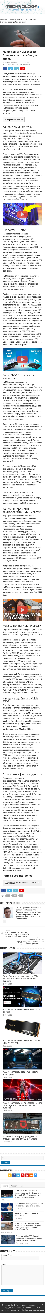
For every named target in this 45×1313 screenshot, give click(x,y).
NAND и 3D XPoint (21, 146)
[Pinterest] (22, 1175)
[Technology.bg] (22, 7)
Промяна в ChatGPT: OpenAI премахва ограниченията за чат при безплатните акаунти (29, 1238)
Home (4, 20)
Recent (5, 1186)
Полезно (12, 20)
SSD (21, 896)
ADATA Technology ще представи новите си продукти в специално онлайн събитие (22, 1105)
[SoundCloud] (31, 1175)
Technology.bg (7, 1305)
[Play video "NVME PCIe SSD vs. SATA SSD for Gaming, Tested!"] (22, 610)
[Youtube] (27, 1175)
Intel (18, 149)
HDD (8, 896)
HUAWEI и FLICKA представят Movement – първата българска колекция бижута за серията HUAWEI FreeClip (28, 1226)
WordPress (26, 1307)
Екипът (14, 1310)
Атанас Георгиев (11, 63)
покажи (20, 120)
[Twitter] (18, 1175)
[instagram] (35, 1175)
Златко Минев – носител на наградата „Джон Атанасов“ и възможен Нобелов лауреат (17, 933)
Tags (22, 1186)
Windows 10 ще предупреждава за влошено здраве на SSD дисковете (28, 941)
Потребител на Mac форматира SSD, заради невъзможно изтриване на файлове (20, 978)
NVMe (15, 896)
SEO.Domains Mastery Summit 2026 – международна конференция (29, 1205)
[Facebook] (14, 1175)
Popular (14, 1186)
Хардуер (15, 64)
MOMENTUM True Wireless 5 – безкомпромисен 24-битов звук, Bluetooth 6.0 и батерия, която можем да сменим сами (28, 1194)
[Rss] (10, 1175)
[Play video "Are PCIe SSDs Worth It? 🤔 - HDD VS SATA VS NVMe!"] (22, 214)
